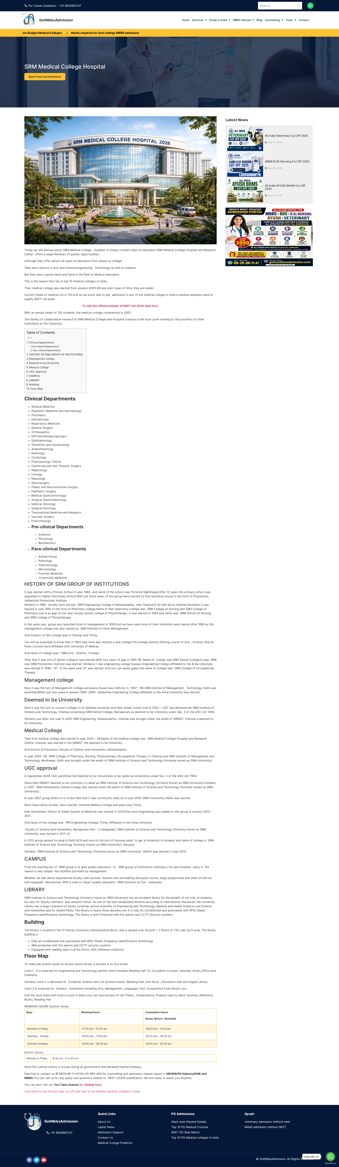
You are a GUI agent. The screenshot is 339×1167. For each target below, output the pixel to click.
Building (34, 384)
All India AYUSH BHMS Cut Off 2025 (285, 187)
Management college (42, 358)
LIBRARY (34, 380)
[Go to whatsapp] (330, 1156)
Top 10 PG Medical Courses (189, 1127)
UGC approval (37, 371)
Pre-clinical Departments (45, 346)
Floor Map (36, 388)
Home (185, 20)
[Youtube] (44, 1160)
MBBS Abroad (242, 20)
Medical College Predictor (115, 1143)
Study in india (218, 20)
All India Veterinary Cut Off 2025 (286, 135)
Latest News (106, 1127)
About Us (104, 1121)
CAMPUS (34, 375)
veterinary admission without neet (267, 1121)
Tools (289, 20)
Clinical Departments (41, 342)
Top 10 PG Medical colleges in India (195, 1137)
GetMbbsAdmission (56, 20)
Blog (259, 20)
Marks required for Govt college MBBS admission (64, 33)
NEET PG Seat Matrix (185, 1132)
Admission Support (110, 1132)
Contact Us (105, 1137)
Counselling (272, 20)
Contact (304, 20)
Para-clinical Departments (47, 350)
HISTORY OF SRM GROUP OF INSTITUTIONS (56, 354)
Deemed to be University (44, 362)
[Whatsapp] (310, 5)
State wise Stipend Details (188, 1121)
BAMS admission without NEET (265, 1127)
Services (197, 20)
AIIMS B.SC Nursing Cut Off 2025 (287, 161)
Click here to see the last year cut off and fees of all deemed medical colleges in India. (82, 1091)
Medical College (39, 367)
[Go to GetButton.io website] (330, 1163)
